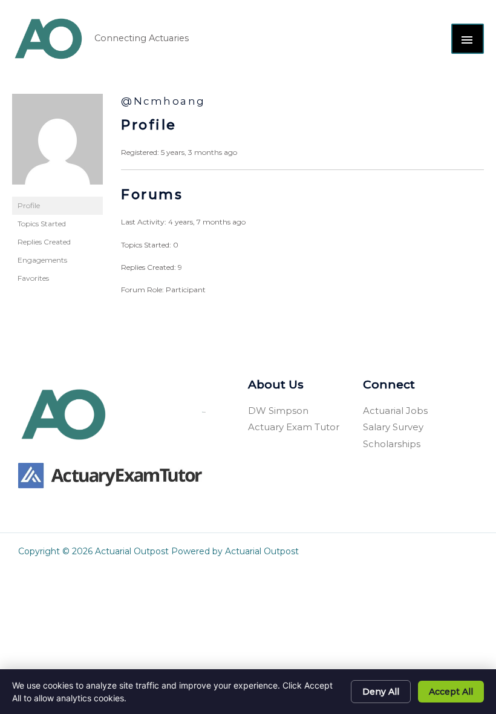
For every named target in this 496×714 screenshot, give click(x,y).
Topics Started (42, 223)
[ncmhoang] (57, 144)
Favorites (33, 278)
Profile (29, 205)
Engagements (42, 259)
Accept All (451, 691)
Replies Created (44, 241)
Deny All (380, 691)
